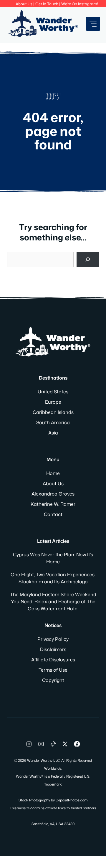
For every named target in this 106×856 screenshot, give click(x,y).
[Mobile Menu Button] (93, 24)
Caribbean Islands (53, 412)
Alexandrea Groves (53, 494)
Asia (53, 432)
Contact (53, 514)
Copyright (53, 680)
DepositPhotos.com (72, 800)
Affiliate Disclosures (53, 659)
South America (53, 422)
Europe (53, 402)
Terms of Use (53, 670)
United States (53, 391)
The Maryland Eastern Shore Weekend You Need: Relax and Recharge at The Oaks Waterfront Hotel (53, 601)
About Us (24, 3)
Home (53, 473)
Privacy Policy (53, 639)
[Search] (88, 259)
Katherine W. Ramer (53, 504)
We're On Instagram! (79, 3)
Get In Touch (46, 3)
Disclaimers (53, 649)
